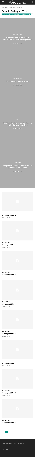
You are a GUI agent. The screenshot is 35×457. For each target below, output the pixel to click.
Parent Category (8, 7)
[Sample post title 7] (17, 290)
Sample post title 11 (9, 423)
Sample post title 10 (9, 393)
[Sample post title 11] (17, 408)
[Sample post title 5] (17, 230)
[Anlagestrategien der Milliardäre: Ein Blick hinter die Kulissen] (17, 167)
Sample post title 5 (8, 245)
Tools (17, 120)
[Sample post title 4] (17, 201)
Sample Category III (26, 14)
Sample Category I (6, 14)
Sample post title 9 (9, 363)
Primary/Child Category (18, 7)
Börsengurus (17, 78)
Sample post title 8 (9, 334)
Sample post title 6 (9, 274)
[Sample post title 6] (17, 260)
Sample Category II (16, 14)
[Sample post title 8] (17, 319)
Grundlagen (17, 34)
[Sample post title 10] (17, 379)
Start (3, 7)
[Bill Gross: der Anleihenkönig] (17, 81)
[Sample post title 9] (17, 349)
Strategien (17, 162)
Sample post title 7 (8, 304)
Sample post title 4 (9, 215)
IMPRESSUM (5, 449)
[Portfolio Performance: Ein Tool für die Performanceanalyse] (17, 124)
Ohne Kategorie (6, 213)
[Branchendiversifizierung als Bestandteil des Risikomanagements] (17, 39)
